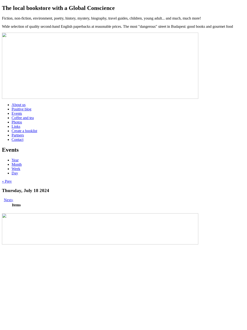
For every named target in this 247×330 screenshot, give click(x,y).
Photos (17, 122)
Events (17, 113)
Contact (17, 139)
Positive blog (21, 109)
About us (19, 105)
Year (15, 160)
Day (15, 173)
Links (16, 126)
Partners (18, 135)
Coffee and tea (23, 118)
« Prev (7, 181)
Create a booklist (24, 131)
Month (17, 164)
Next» (8, 200)
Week (16, 169)
